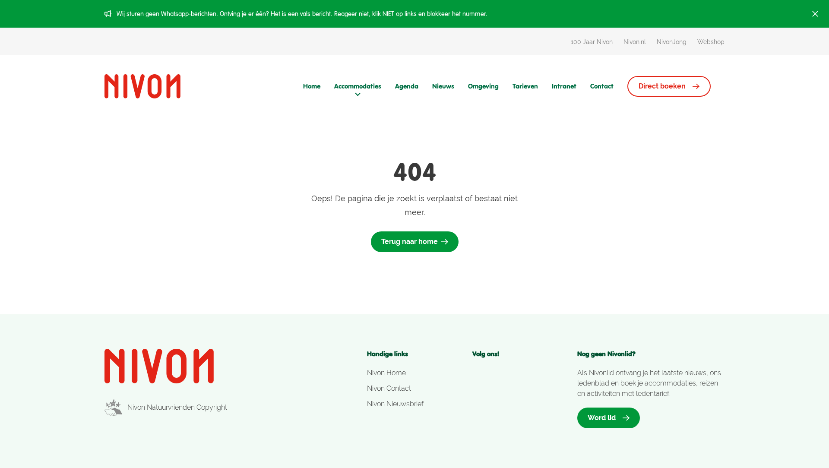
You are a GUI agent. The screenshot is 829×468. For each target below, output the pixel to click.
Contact (602, 86)
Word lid (602, 418)
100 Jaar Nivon (592, 41)
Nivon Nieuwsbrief (395, 404)
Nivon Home (386, 373)
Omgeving (483, 86)
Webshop (711, 41)
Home (311, 86)
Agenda (406, 86)
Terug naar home (409, 241)
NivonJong (672, 41)
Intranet (564, 86)
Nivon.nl (634, 41)
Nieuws (443, 86)
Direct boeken (662, 86)
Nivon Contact (389, 388)
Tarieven (525, 86)
